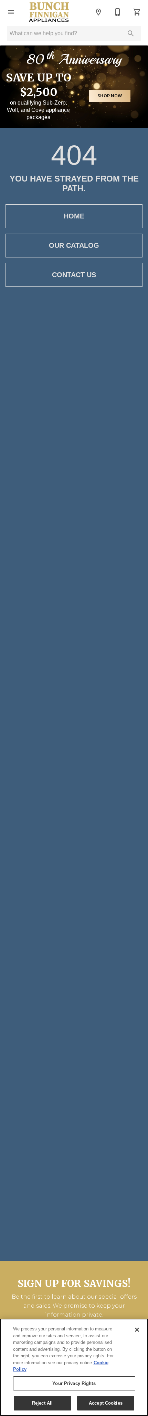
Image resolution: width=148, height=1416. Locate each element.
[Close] (137, 1329)
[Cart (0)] (137, 12)
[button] (11, 12)
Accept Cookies (106, 1403)
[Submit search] (130, 33)
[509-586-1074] (117, 12)
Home (74, 216)
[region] (74, 1367)
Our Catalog (74, 245)
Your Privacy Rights (73, 1383)
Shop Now (109, 95)
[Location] (98, 12)
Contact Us (74, 275)
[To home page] (49, 12)
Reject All (42, 1403)
